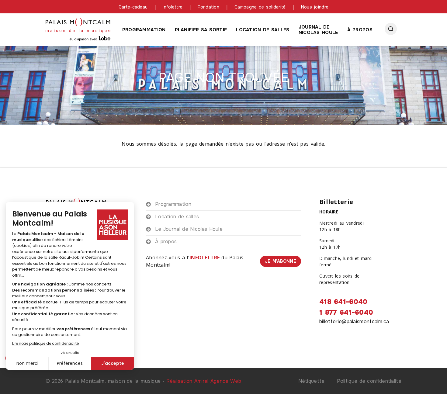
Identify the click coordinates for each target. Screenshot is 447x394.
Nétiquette (311, 381)
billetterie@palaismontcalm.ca (354, 321)
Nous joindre (315, 7)
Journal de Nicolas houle (318, 30)
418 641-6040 (343, 302)
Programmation (144, 30)
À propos (359, 30)
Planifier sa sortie (201, 30)
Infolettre (172, 7)
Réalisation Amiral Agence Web (203, 381)
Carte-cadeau (133, 7)
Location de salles (262, 30)
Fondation (208, 7)
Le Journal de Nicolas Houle (189, 229)
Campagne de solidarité (260, 7)
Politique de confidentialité (369, 381)
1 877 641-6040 (346, 312)
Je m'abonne (280, 261)
